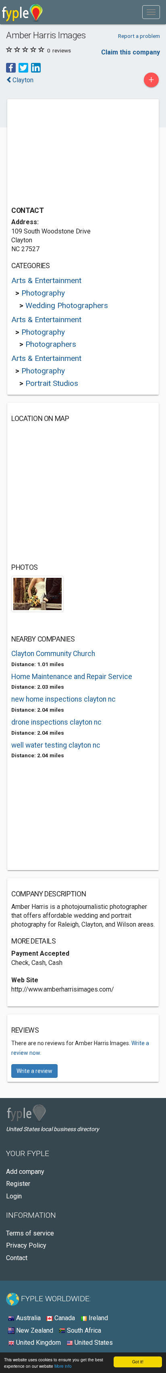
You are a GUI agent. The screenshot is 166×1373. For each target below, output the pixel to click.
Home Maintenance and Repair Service (71, 677)
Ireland (97, 1318)
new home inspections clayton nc (63, 699)
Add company (25, 1171)
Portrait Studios (51, 383)
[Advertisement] (71, 153)
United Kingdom (38, 1342)
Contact (16, 1258)
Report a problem (139, 36)
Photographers (50, 344)
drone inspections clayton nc (56, 722)
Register (18, 1184)
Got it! (137, 1361)
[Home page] (22, 12)
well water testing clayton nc (55, 745)
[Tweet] (23, 67)
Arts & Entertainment (46, 280)
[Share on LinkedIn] (36, 67)
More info (63, 1366)
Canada (64, 1318)
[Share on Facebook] (11, 67)
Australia (28, 1318)
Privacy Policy (26, 1245)
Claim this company (130, 52)
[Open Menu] (151, 12)
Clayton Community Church (53, 654)
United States (93, 1342)
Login (14, 1196)
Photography (43, 293)
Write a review (34, 1071)
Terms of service (30, 1233)
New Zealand (34, 1330)
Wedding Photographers (66, 305)
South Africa (83, 1330)
